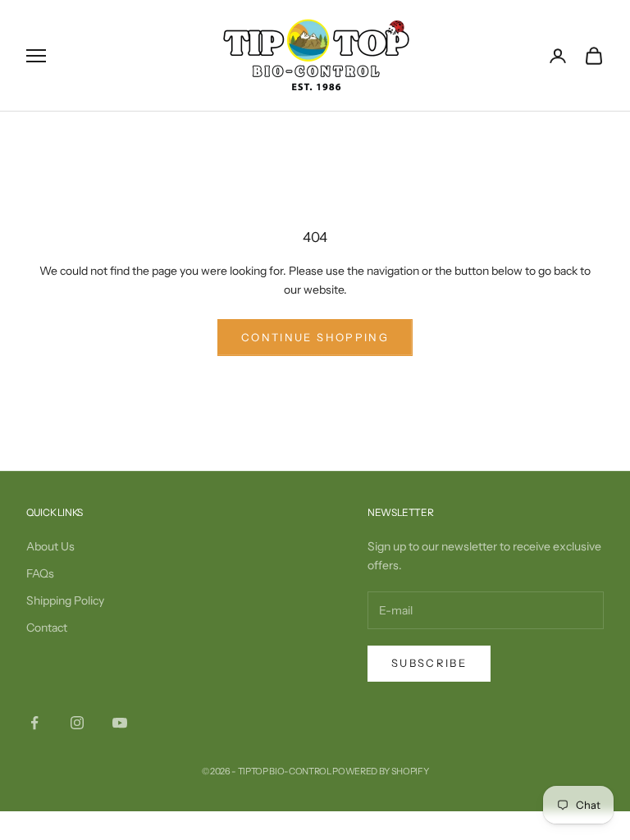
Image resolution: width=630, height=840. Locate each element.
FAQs (40, 573)
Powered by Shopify (380, 771)
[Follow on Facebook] (34, 722)
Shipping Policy (65, 600)
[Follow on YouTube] (120, 722)
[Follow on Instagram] (77, 722)
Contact (46, 627)
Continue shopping (315, 337)
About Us (50, 546)
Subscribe (429, 662)
